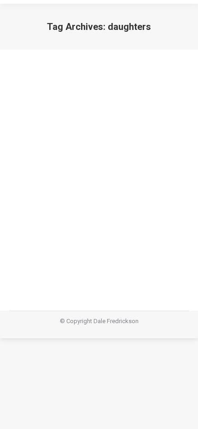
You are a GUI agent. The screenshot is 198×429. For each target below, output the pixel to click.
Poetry (29, 184)
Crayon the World (57, 168)
